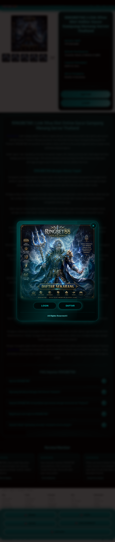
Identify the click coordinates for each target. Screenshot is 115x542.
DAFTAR (70, 305)
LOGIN (44, 305)
